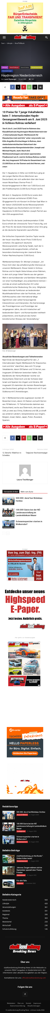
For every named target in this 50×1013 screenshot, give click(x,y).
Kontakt (28, 1003)
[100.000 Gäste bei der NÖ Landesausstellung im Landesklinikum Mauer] (8, 512)
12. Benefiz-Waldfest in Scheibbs (11, 454)
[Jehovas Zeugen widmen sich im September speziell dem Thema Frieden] (8, 870)
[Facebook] (12, 87)
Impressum (37, 1003)
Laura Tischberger (10, 79)
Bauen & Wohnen (8, 504)
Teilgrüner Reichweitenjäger (37, 453)
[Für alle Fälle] (8, 883)
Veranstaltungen (7, 71)
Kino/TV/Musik (19, 43)
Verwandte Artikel (11, 492)
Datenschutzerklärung (17, 1006)
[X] (18, 87)
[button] (4, 37)
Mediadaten (11, 1003)
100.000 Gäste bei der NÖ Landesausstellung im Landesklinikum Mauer (28, 513)
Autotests (20, 883)
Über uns (20, 1003)
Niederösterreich (37, 67)
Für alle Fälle (22, 881)
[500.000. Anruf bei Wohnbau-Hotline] (8, 501)
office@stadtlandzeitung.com (34, 978)
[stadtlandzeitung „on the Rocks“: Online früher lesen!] (8, 859)
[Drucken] (40, 87)
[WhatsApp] (29, 87)
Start (3, 43)
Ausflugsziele (7, 515)
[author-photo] (25, 476)
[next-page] (7, 533)
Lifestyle (9, 43)
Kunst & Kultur (25, 67)
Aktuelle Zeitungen (33, 1006)
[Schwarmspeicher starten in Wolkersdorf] (8, 524)
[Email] (34, 87)
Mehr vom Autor (27, 492)
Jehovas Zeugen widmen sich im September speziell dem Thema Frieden (29, 870)
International (21, 875)
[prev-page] (3, 533)
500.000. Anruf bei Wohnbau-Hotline (31, 812)
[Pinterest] (23, 87)
